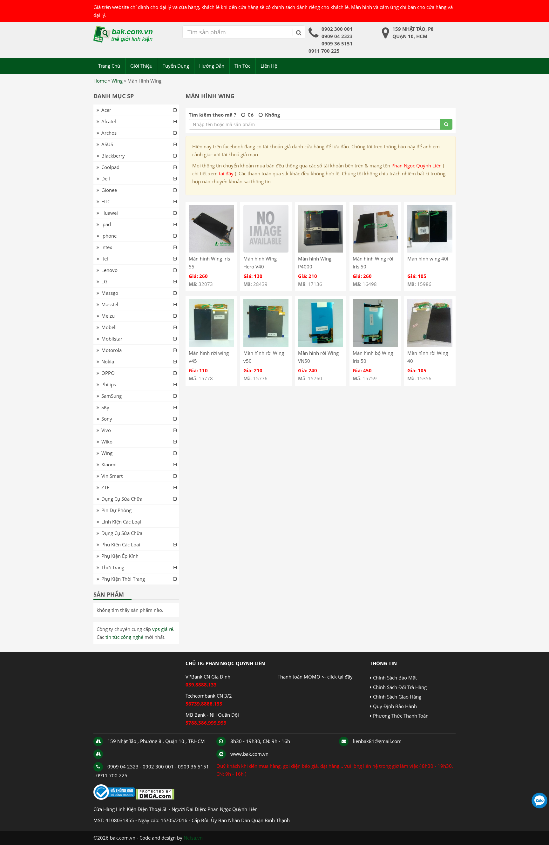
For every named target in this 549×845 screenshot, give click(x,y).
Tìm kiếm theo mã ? (212, 115)
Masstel (109, 304)
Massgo (109, 293)
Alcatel (108, 121)
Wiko (106, 441)
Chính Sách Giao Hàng (397, 696)
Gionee (109, 190)
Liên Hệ (269, 66)
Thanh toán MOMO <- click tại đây (315, 676)
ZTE (105, 487)
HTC (105, 201)
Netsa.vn (193, 838)
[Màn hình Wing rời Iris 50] (375, 250)
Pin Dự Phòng (116, 510)
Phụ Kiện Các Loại (120, 544)
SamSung (111, 396)
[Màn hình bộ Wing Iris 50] (375, 345)
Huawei (109, 213)
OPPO (108, 373)
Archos (109, 133)
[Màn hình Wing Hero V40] (265, 250)
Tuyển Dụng (176, 66)
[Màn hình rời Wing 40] (429, 345)
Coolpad (110, 167)
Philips (108, 384)
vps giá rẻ (162, 629)
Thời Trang (112, 567)
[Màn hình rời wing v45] (211, 345)
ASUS (107, 144)
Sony (106, 419)
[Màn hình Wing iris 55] (211, 250)
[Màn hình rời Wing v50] (265, 345)
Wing (117, 81)
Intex (106, 247)
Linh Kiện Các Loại (121, 521)
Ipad (106, 224)
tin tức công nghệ (124, 637)
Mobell (109, 327)
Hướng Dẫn (211, 66)
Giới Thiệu (141, 66)
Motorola (111, 350)
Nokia (107, 361)
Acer (106, 110)
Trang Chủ (109, 66)
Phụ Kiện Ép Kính (120, 556)
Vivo (106, 430)
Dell (105, 178)
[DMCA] (155, 798)
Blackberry (113, 155)
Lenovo (109, 270)
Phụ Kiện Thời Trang (123, 579)
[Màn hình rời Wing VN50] (320, 345)
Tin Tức (242, 66)
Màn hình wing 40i (427, 258)
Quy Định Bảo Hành (395, 706)
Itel (104, 258)
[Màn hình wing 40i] (429, 250)
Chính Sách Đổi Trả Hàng (400, 687)
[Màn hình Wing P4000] (320, 250)
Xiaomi (109, 464)
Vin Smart (112, 476)
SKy (105, 407)
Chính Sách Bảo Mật (395, 677)
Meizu (108, 316)
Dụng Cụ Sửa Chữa (121, 499)
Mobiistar (111, 338)
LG (104, 281)
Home (100, 81)
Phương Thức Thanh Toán (401, 716)
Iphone (109, 236)
